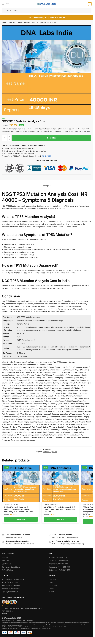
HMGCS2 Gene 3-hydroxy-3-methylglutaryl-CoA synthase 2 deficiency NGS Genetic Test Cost (18, 509)
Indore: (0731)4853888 (11, 586)
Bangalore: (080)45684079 (59, 567)
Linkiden (52, 589)
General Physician (23, 23)
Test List (11, 23)
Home (4, 23)
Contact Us (6, 564)
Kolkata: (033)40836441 (58, 561)
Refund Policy (7, 570)
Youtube (52, 592)
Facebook (53, 579)
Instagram (53, 586)
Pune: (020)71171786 (10, 582)
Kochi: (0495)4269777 (11, 589)
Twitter (51, 582)
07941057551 (46, 156)
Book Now (51, 138)
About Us (5, 558)
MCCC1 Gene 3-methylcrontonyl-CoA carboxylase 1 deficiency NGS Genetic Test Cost (60, 509)
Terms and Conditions (11, 567)
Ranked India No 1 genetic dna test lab (17, 620)
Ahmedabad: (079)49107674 (13, 579)
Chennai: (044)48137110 (58, 564)
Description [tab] (47, 186)
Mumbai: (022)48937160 (58, 558)
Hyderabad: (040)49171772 (59, 570)
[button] (90, 4)
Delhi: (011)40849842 (10, 592)
